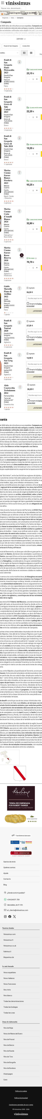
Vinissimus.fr (8, 940)
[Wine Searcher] (21, 819)
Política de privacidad (21, 1098)
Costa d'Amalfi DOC (29, 46)
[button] (36, 13)
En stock (32, 258)
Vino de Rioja (8, 1028)
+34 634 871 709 (13, 900)
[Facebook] (10, 917)
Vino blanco (8, 995)
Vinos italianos (9, 978)
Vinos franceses (10, 984)
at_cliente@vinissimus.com (17, 910)
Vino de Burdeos (10, 1068)
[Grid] (31, 53)
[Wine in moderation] (21, 854)
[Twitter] (15, 917)
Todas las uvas (9, 1013)
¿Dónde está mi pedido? (16, 893)
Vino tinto (7, 990)
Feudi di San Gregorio (11, 46)
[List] (24, 53)
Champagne (8, 1074)
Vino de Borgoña (10, 1062)
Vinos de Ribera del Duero (13, 1034)
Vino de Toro (8, 1057)
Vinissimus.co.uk (10, 946)
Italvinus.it (7, 951)
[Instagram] (5, 917)
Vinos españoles (10, 972)
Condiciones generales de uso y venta (21, 1105)
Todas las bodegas (11, 1007)
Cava (5, 1080)
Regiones (5, 18)
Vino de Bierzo (9, 1045)
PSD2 (16, 842)
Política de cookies (21, 1091)
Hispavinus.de (9, 957)
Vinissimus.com (10, 934)
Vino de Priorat (9, 1039)
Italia (12, 18)
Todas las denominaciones (14, 1001)
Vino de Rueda (9, 1051)
